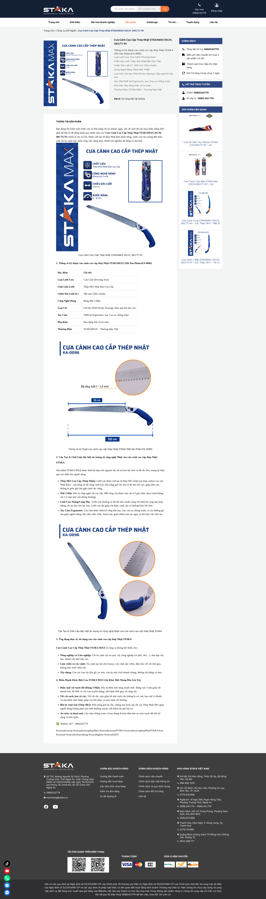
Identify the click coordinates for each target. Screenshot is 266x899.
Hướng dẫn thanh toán (112, 776)
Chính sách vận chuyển (151, 776)
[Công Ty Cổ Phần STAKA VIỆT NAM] (58, 10)
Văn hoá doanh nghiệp (103, 22)
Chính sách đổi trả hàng (151, 791)
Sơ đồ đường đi (108, 796)
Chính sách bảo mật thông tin (154, 781)
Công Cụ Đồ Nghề (66, 30)
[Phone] (7, 878)
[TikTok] (7, 864)
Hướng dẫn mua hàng (111, 781)
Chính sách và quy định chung (154, 786)
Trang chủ (53, 22)
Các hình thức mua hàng (113, 786)
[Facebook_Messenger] (7, 885)
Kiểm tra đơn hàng (109, 791)
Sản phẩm (130, 22)
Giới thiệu (75, 22)
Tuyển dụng (192, 22)
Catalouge (152, 22)
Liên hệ (214, 22)
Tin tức (172, 22)
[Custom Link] (7, 871)
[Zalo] (7, 892)
